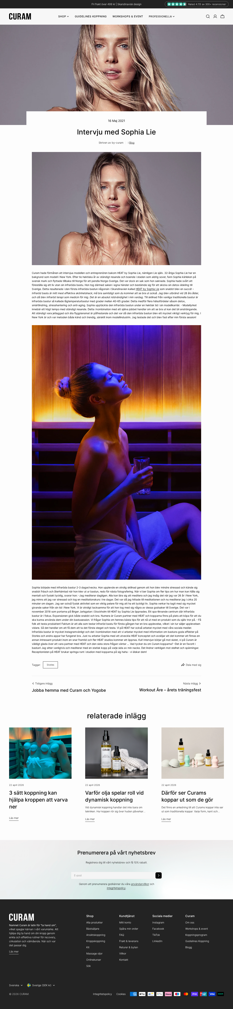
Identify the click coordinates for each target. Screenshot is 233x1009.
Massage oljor (94, 953)
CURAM (24, 993)
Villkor (122, 953)
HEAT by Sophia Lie (147, 288)
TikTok (156, 934)
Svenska (14, 985)
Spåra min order (128, 928)
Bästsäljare (92, 928)
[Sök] (208, 16)
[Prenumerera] (158, 875)
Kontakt (123, 959)
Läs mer (14, 817)
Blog (131, 142)
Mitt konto (125, 922)
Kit (87, 947)
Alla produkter (94, 922)
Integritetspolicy (102, 993)
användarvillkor (140, 883)
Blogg (188, 947)
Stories (50, 664)
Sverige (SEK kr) (41, 985)
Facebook (158, 928)
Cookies (121, 993)
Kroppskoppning (95, 941)
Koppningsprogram (196, 934)
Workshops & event (196, 928)
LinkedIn (157, 941)
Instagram (158, 922)
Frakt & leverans (128, 941)
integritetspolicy (116, 888)
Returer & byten (128, 947)
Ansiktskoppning (95, 934)
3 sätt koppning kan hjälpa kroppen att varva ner (38, 800)
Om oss (189, 922)
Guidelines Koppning (197, 941)
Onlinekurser (93, 959)
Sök (88, 965)
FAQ (121, 934)
